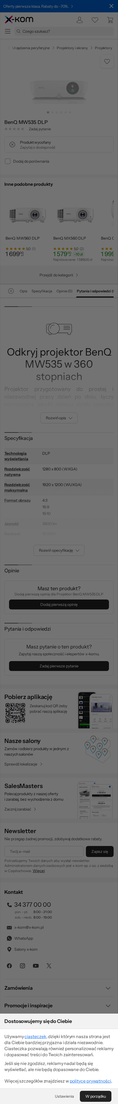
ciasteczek (35, 1036)
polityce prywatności (90, 1081)
